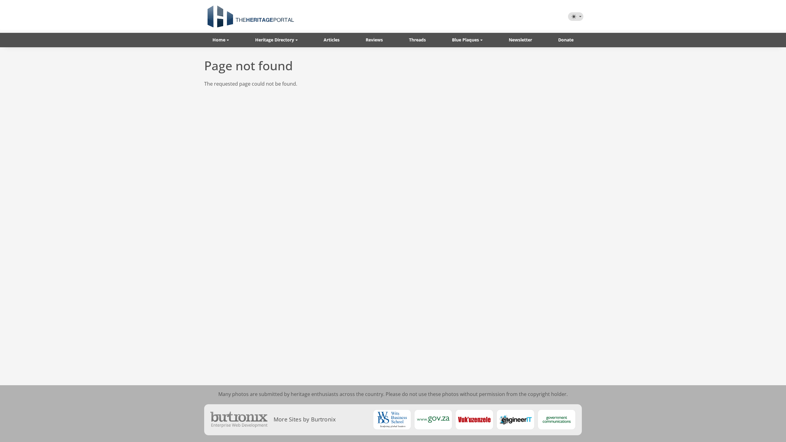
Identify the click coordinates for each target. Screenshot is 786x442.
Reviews (374, 40)
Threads (417, 40)
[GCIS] (557, 419)
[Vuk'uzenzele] (474, 419)
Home (218, 40)
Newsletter (520, 40)
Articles (332, 40)
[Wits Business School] (392, 419)
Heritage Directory (274, 40)
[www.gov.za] (433, 419)
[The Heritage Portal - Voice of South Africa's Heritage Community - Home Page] (250, 16)
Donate (566, 40)
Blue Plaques (465, 40)
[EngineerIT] (515, 419)
